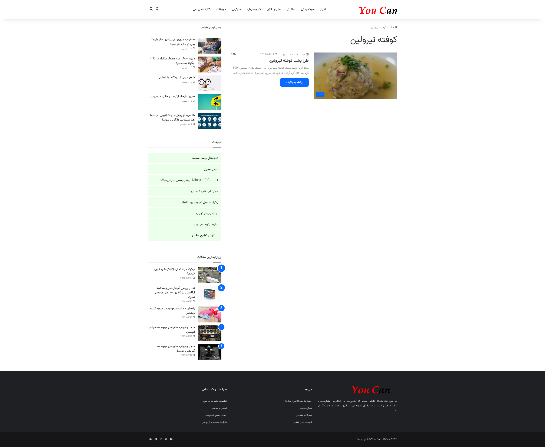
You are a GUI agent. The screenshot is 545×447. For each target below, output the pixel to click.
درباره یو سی (305, 408)
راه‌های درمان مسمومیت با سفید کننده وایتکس (172, 310)
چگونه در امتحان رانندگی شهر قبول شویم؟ (174, 271)
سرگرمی (236, 9)
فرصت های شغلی (302, 422)
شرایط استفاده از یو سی (214, 422)
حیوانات (221, 9)
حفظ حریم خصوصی (216, 415)
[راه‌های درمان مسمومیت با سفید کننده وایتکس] (209, 314)
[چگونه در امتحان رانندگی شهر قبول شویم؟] (209, 275)
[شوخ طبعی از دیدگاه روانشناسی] (209, 83)
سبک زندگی (307, 9)
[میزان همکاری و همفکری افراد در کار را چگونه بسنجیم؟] (209, 64)
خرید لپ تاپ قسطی (204, 191)
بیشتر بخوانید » (294, 82)
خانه (391, 27)
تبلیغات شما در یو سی (215, 401)
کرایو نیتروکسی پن (206, 224)
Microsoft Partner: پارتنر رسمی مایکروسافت (188, 180)
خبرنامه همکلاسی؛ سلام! (298, 401)
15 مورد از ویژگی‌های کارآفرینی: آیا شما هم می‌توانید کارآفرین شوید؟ (172, 117)
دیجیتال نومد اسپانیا (205, 158)
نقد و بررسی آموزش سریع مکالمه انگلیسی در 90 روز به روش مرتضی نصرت (175, 292)
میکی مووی (211, 169)
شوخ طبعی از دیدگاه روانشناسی (176, 77)
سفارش (205, 235)
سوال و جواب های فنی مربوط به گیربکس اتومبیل (176, 348)
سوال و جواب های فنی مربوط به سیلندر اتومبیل (172, 329)
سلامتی (291, 9)
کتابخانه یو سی (202, 9)
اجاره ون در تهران (207, 213)
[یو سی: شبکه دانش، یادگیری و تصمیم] (365, 9)
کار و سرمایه (254, 9)
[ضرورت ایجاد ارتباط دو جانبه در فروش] (209, 102)
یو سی (393, 401)
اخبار (323, 9)
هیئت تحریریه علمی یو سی (292, 55)
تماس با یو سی (219, 408)
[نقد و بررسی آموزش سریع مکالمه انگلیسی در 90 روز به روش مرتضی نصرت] (209, 294)
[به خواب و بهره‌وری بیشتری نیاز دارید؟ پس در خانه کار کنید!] (209, 46)
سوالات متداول (304, 415)
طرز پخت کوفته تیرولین (289, 60)
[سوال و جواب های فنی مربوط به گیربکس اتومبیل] (209, 352)
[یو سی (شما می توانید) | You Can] (357, 389)
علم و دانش (274, 9)
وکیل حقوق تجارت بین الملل (199, 202)
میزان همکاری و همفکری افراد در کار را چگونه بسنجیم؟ (172, 60)
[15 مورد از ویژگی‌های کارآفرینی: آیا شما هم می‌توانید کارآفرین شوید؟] (209, 121)
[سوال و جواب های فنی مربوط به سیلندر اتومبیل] (209, 333)
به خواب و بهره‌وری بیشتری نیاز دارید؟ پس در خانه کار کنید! (173, 42)
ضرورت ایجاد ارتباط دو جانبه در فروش (173, 96)
